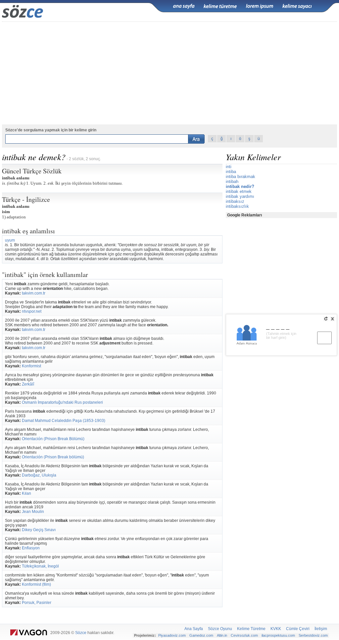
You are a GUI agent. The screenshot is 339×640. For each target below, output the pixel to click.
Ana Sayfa (193, 628)
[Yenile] (325, 318)
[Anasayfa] (183, 6)
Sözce (80, 632)
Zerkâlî (28, 384)
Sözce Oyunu (220, 628)
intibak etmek (239, 191)
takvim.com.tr (33, 293)
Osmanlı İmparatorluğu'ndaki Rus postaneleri (62, 402)
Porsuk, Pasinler (36, 602)
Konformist (31, 366)
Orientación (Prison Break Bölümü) (53, 438)
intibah (232, 181)
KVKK (275, 628)
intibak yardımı (240, 196)
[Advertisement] (169, 73)
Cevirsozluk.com (244, 635)
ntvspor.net (31, 311)
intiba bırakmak (240, 176)
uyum (10, 240)
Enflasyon (31, 548)
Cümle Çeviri (298, 628)
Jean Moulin (33, 511)
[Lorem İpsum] (259, 6)
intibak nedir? (240, 186)
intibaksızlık (237, 206)
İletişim (321, 628)
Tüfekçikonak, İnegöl (40, 566)
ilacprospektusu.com (278, 635)
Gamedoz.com (201, 635)
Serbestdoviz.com (313, 635)
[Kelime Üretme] (220, 6)
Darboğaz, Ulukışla (39, 475)
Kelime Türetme (251, 628)
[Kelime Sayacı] (297, 6)
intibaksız (235, 201)
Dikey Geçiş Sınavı (39, 529)
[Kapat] (332, 318)
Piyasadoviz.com (172, 635)
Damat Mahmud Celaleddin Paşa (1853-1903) (63, 420)
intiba (231, 171)
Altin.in (222, 635)
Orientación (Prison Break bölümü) (53, 457)
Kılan (26, 493)
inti (228, 166)
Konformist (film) (36, 584)
